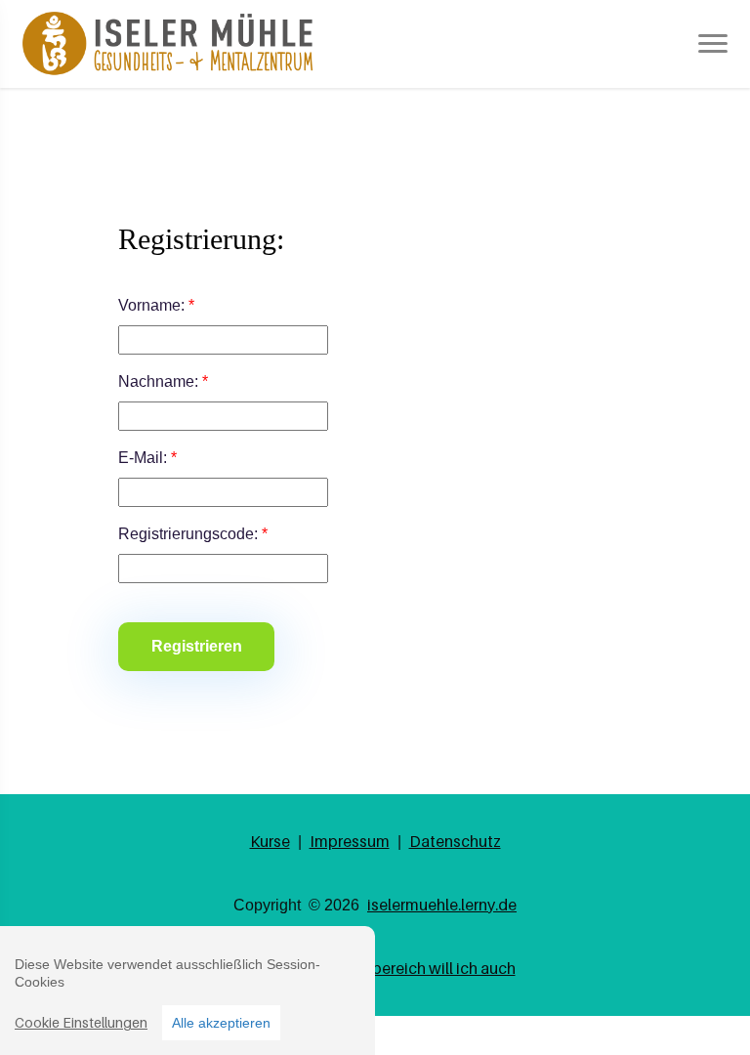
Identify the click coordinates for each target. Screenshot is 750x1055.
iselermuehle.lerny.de (442, 904)
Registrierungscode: (193, 534)
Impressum (350, 841)
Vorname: (156, 305)
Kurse (270, 841)
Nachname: (163, 381)
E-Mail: (147, 457)
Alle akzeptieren (221, 1023)
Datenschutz (455, 841)
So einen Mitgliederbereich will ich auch (375, 968)
